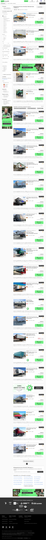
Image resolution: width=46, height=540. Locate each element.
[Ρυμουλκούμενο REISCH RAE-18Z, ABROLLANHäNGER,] (19, 304)
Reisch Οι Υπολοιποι (37, 476)
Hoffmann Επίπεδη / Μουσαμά (18, 482)
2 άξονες (5, 67)
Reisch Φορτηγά (36, 480)
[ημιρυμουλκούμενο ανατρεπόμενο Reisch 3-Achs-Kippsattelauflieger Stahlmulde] (19, 116)
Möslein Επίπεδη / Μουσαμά (28, 478)
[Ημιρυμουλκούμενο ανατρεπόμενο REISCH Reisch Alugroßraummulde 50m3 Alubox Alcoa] (19, 184)
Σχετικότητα (40, 6)
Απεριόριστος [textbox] (6, 82)
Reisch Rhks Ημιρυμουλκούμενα (29, 484)
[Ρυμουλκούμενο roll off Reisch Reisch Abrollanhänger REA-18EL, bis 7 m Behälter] (19, 34)
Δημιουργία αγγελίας (6, 123)
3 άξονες (5, 68)
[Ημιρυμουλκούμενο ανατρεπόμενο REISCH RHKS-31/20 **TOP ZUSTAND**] (19, 432)
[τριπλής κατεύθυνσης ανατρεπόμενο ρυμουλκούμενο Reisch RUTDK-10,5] (19, 94)
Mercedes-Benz (6, 18)
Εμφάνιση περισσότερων (28, 485)
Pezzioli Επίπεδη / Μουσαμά (28, 480)
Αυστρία (6, 85)
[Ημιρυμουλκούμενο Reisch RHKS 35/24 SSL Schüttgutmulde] (19, 399)
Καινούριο (5, 90)
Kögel (5, 25)
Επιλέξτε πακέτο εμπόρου (27, 67)
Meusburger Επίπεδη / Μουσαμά (29, 476)
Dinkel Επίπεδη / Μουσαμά (17, 480)
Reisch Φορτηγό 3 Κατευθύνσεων (39, 482)
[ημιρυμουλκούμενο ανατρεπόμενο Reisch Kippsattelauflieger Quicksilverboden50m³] (19, 448)
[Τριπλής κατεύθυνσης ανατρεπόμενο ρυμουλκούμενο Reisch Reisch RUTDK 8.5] (19, 17)
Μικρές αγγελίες (6, 95)
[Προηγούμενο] (41, 106)
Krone (5, 24)
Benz (5, 17)
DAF (5, 30)
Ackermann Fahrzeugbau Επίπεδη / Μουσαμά (20, 476)
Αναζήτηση (43, 3)
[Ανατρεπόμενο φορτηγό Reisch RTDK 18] (19, 416)
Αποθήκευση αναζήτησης (28, 461)
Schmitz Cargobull (7, 20)
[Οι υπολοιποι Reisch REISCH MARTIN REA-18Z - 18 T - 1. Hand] (19, 77)
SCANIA (5, 31)
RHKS (5, 37)
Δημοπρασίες (6, 96)
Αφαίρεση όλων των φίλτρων (23, 9)
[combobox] (7, 82)
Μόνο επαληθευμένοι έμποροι (6, 104)
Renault (5, 27)
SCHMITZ (5, 19)
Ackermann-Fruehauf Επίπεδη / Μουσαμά (20, 478)
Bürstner (5, 32)
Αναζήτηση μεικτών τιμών (6, 45)
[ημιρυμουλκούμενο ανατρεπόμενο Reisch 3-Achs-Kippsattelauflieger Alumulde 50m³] (19, 320)
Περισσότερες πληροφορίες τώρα (38, 388)
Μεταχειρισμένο (6, 91)
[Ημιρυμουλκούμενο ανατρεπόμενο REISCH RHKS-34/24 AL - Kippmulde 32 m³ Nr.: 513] (19, 337)
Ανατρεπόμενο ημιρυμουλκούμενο (20, 108)
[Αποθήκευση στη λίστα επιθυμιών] (42, 14)
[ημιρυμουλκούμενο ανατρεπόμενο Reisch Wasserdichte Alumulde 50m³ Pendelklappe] (19, 149)
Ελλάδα (4, 79)
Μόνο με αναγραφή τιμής (6, 46)
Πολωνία (6, 86)
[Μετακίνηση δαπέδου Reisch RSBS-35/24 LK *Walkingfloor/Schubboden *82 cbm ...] (19, 166)
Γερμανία (6, 84)
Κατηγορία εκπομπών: (5, 58)
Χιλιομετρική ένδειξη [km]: (5, 51)
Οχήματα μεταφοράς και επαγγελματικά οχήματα (7, 8)
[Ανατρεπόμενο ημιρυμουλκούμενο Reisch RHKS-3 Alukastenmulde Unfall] (19, 201)
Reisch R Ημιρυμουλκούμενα (28, 482)
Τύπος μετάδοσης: (4, 62)
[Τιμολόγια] (7, 116)
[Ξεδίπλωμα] (28, 27)
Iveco (5, 23)
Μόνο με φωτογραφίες (7, 100)
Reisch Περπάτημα (37, 478)
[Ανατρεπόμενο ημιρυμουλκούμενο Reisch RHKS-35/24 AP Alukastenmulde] (19, 218)
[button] (44, 1)
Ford (5, 26)
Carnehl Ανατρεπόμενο (32, 108)
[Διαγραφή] (39, 3)
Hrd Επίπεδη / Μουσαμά (17, 484)
